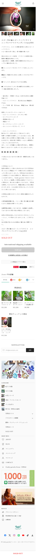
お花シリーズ (10, 395)
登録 (30, 350)
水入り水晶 (9, 391)
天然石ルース (10, 427)
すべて (5, 280)
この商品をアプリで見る (18, 262)
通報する (31, 267)
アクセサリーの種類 (12, 418)
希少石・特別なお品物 (13, 409)
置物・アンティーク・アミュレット (17, 422)
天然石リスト (10, 413)
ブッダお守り (10, 404)
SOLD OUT (9, 431)
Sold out (18, 250)
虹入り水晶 (9, 386)
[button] (3, 3)
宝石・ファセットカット (13, 400)
